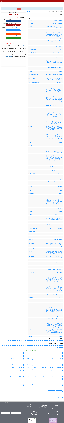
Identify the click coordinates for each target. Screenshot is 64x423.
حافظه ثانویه (60, 267)
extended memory (31, 108)
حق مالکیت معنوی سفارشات (55, 408)
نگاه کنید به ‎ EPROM (59, 82)
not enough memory (31, 195)
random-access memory (32, 233)
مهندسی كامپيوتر (59, 352)
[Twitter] (13, 14)
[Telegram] (17, 14)
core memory (30, 67)
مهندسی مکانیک (35, 352)
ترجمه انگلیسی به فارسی (44, 404)
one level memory (31, 209)
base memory (30, 26)
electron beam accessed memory (33, 78)
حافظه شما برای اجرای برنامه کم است (58, 214)
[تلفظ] (35, 8)
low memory (30, 175)
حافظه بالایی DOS (60, 144)
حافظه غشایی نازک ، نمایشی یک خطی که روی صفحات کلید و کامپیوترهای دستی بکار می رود (54, 301)
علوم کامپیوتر (59, 379)
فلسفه (28, 367)
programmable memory (32, 222)
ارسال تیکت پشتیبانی (16, 412)
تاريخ (51, 370)
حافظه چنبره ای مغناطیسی (59, 186)
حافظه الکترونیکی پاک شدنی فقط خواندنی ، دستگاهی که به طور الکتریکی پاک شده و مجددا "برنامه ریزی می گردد (54, 76)
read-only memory (31, 246)
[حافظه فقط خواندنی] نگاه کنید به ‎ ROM (57, 246)
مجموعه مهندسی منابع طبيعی (51, 391)
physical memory (31, 217)
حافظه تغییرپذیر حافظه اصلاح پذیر (58, 21)
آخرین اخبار (30, 404)
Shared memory (31, 292)
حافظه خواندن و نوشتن (59, 248)
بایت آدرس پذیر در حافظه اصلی (58, 38)
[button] (56, 1)
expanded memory (31, 84)
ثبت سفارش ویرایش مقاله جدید (16, 25)
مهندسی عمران (43, 352)
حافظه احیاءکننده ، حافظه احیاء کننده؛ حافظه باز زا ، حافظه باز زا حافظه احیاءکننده (54, 257)
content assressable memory (32, 54)
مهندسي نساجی (35, 355)
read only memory (31, 239)
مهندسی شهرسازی (12, 355)
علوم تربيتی (20, 364)
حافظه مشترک (60, 292)
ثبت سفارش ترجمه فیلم (17, 38)
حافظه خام (60, 234)
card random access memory (32, 46)
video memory (30, 303)
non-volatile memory (31, 193)
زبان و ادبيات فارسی (36, 367)
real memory (30, 249)
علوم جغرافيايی (20, 367)
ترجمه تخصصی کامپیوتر (9, 56)
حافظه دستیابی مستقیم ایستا (59, 299)
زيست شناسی (51, 376)
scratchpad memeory (31, 264)
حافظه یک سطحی (60, 209)
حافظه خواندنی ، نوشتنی (59, 236)
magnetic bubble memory (32, 181)
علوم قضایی (20, 370)
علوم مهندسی (20, 358)
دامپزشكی (28, 385)
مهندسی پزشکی (12, 352)
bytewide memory (31, 38)
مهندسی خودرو (28, 358)
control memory (31, 55)
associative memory (31, 23)
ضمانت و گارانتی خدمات (55, 407)
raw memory (30, 234)
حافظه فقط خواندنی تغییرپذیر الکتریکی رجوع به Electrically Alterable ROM (54, 74)
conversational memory (32, 65)
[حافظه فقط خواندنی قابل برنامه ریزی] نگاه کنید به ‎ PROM (56, 228)
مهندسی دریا (12, 358)
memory (30, 190)
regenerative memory (31, 256)
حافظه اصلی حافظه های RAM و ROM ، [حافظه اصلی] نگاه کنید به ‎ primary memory (54, 188)
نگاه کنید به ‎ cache (60, 264)
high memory (30, 145)
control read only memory (32, 57)
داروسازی (36, 385)
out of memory (31, 214)
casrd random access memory (32, 47)
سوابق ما (57, 404)
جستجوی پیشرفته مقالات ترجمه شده (43, 407)
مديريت (51, 364)
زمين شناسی (28, 376)
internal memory (31, 166)
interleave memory (31, 154)
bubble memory (31, 29)
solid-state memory (31, 294)
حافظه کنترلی (60, 55)
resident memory (31, 259)
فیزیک (43, 376)
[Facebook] (15, 14)
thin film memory (31, 300)
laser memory (30, 168)
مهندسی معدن (43, 355)
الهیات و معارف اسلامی (28, 370)
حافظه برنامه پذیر (60, 221)
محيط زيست (20, 355)
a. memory (30, 20)
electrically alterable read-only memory (33, 74)
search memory (31, 266)
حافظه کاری (60, 336)
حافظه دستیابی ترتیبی (59, 270)
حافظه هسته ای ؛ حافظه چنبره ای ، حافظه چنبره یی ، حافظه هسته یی (54, 67)
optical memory (31, 211)
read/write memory (31, 243)
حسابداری (59, 364)
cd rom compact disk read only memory (33, 49)
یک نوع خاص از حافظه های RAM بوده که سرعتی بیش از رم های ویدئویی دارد (54, 334)
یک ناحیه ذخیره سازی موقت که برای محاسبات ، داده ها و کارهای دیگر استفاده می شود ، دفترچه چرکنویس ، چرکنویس (54, 263)
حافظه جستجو (60, 266)
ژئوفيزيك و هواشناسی (12, 376)
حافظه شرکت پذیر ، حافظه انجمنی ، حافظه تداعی (57, 23)
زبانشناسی (36, 370)
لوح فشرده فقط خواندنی (59, 49)
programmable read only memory (33, 224)
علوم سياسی (59, 370)
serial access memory (31, 272)
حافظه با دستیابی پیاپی (59, 272)
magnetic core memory (31, 186)
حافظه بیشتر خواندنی (59, 237)
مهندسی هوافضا (59, 358)
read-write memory (31, 248)
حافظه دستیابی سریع (59, 230)
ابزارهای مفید (30, 408)
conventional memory (31, 58)
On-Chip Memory (31, 208)
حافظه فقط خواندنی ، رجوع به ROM (58, 239)
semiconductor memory (32, 269)
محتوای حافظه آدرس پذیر (59, 54)
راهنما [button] (47, 0)
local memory (30, 170)
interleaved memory (31, 155)
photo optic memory (31, 216)
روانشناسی (36, 364)
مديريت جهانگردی (59, 367)
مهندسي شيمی (20, 352)
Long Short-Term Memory (32, 173)
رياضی (35, 376)
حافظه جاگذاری (60, 154)
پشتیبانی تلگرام (6, 412)
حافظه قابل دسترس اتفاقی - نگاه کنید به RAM (57, 233)
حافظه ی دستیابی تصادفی (59, 231)
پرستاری (51, 385)
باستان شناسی (43, 370)
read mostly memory (31, 237)
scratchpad (30, 262)
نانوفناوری (20, 376)
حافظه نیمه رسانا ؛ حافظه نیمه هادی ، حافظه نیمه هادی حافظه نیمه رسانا (54, 269)
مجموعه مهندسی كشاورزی (59, 391)
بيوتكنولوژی (44, 385)
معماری (59, 397)
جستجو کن (29, 11)
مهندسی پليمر (51, 355)
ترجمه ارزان (46, 408)
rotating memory (31, 260)
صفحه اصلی (61, 0)
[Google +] (11, 14)
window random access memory (33, 334)
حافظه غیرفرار (60, 193)
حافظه (61, 190)
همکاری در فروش (29, 407)
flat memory (30, 142)
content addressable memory (32, 52)
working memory (31, 336)
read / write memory (31, 236)
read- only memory (31, 240)
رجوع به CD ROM (60, 51)
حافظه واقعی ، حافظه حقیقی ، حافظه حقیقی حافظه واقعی (56, 249)
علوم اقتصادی (12, 364)
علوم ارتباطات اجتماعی (44, 367)
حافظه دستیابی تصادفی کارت (59, 46)
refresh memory (31, 251)
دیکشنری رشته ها (36, 0)
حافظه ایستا (60, 297)
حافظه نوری (60, 211)
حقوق (43, 364)
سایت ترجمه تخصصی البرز (22, 45)
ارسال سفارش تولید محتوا (17, 29)
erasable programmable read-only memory (34, 82)
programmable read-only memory (33, 228)
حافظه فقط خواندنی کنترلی (59, 57)
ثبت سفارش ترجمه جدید (17, 21)
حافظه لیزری (60, 168)
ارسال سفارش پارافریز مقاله (17, 33)
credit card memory (31, 68)
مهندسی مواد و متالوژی (59, 355)
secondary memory (31, 267)
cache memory (31, 40)
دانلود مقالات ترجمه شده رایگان (44, 406)
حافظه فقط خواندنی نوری (59, 213)
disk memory (30, 71)
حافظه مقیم (60, 259)
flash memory (30, 126)
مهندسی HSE (51, 358)
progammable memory (31, 221)
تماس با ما (56, 405)
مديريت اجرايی (12, 367)
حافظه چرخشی (60, 260)
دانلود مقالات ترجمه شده (44, 405)
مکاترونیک (36, 358)
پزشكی (59, 385)
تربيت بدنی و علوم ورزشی (28, 364)
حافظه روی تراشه (60, 208)
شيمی (59, 376)
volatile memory (31, 329)
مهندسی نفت (28, 355)
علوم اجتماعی (51, 367)
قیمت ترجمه (50, 0)
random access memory (32, 231)
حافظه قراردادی (60, 65)
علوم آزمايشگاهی (20, 385)
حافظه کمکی (60, 25)
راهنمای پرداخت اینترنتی (28, 406)
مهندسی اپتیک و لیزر (43, 358)
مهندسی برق (51, 352)
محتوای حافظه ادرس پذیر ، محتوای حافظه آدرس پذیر (56, 52)
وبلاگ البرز (57, 406)
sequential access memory (32, 270)
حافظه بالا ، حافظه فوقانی (59, 145)
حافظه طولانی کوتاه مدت (59, 173)
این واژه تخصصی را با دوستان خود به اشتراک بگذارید (13, 12)
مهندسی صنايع (28, 352)
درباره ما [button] (45, 0)
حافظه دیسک (60, 71)
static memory (31, 297)
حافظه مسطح (60, 142)
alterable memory (31, 21)
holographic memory (31, 147)
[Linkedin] (10, 14)
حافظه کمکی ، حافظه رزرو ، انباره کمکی (58, 20)
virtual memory (31, 318)
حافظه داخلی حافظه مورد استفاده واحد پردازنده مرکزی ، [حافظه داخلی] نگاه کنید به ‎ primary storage (54, 167)
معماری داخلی (51, 397)
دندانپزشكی (12, 385)
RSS (29, 405)
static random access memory (32, 299)
